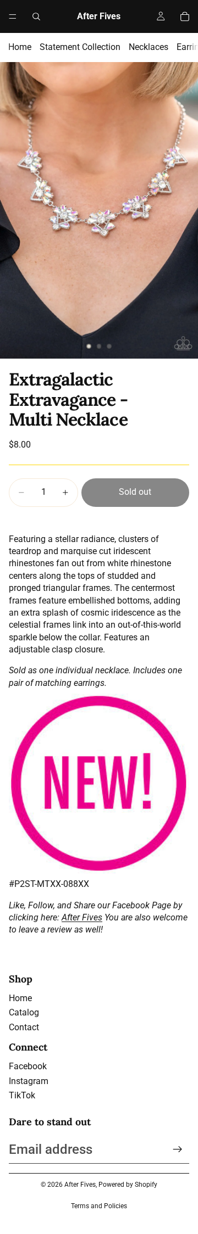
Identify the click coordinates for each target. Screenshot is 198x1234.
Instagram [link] (28, 1081)
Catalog (24, 1012)
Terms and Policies (99, 1206)
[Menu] (12, 16)
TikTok (22, 1095)
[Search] (36, 16)
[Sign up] (177, 1149)
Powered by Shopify (127, 1184)
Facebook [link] (28, 1066)
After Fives (82, 917)
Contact (24, 1027)
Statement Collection (80, 47)
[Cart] (185, 16)
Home (19, 47)
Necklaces (148, 47)
